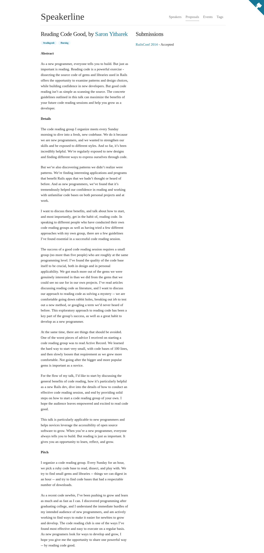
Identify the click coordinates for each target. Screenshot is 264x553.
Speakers (175, 17)
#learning (64, 43)
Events (208, 17)
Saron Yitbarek (111, 34)
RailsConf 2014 (147, 44)
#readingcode (48, 43)
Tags (220, 17)
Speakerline (62, 16)
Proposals (192, 17)
